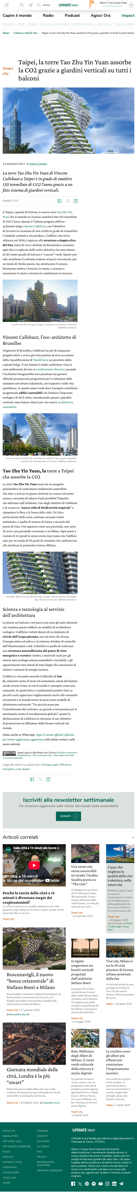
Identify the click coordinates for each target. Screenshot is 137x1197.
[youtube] (101, 1184)
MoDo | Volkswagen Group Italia (120, 926)
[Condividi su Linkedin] (76, 201)
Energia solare (50, 765)
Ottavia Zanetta (38, 164)
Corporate (10, 1167)
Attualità (9, 1131)
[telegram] (121, 1184)
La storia (43, 1146)
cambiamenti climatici (50, 369)
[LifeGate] (68, 5)
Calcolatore (11, 1172)
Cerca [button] (46, 5)
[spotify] (94, 1184)
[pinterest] (87, 1184)
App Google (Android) (17, 1146)
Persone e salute (124, 24)
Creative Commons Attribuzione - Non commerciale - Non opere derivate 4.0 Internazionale (40, 755)
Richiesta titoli (12, 1162)
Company (42, 1131)
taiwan (26, 769)
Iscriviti (65, 816)
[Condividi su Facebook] (59, 201)
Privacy (42, 1157)
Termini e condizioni (49, 1170)
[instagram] (107, 1184)
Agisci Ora (100, 15)
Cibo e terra (104, 24)
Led (18, 769)
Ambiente (8, 24)
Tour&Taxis (40, 360)
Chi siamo (43, 1141)
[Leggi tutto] (132, 837)
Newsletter (30, 5)
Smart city (8, 71)
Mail (40, 1151)
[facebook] (73, 1184)
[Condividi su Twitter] (67, 201)
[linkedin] (114, 1184)
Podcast (72, 15)
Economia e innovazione (55, 24)
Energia (32, 24)
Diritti (21, 24)
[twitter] (80, 1184)
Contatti (42, 1136)
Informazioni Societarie (45, 1164)
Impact (128, 15)
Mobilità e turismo (83, 24)
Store (22, 5)
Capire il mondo (17, 15)
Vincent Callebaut (34, 226)
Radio (48, 15)
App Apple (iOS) (12, 1141)
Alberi (109, 1004)
